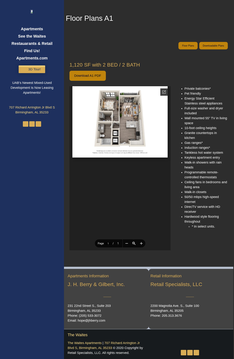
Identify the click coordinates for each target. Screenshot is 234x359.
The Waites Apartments (85, 343)
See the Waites (32, 36)
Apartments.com (32, 58)
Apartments (32, 29)
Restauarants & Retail (32, 43)
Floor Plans (188, 45)
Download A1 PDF (87, 75)
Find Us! (32, 50)
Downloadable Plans (213, 45)
